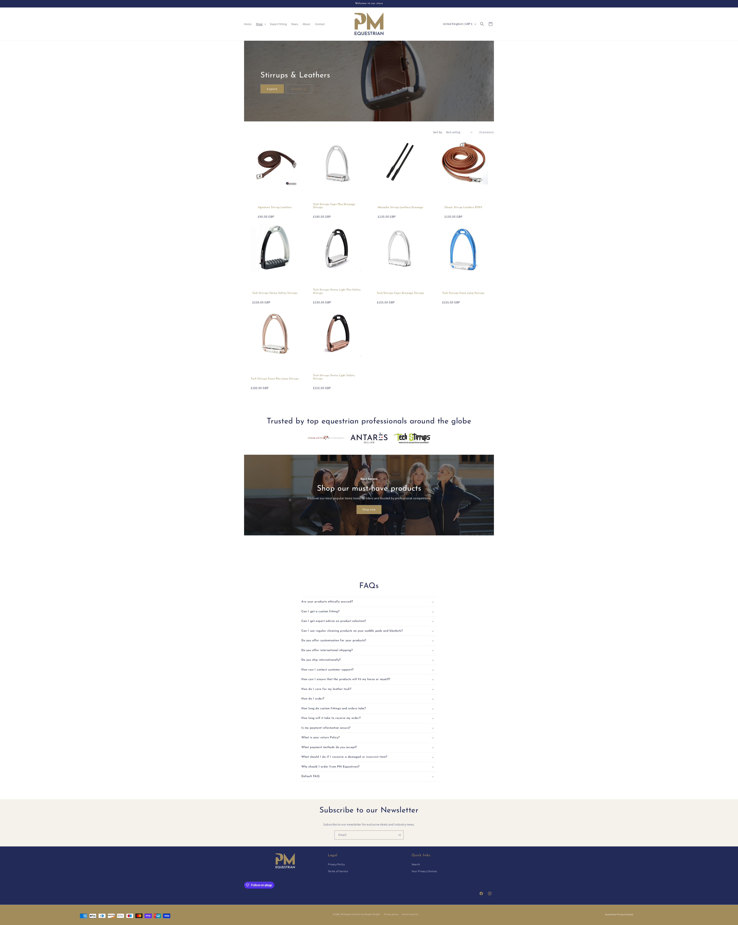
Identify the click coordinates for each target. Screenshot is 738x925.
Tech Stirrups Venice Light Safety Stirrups (334, 377)
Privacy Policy (336, 864)
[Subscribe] (399, 835)
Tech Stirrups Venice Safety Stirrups (274, 293)
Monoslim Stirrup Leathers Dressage (400, 207)
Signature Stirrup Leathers (275, 207)
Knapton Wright (372, 914)
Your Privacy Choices (424, 871)
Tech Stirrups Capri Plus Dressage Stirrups (334, 206)
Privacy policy (391, 914)
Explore (272, 89)
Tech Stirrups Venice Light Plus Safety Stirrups (337, 291)
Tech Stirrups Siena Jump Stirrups (463, 293)
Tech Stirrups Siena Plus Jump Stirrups (275, 378)
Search (416, 864)
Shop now (369, 509)
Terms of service (410, 914)
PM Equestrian (348, 914)
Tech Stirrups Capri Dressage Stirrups (400, 293)
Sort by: (437, 132)
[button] (261, 24)
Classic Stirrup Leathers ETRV (463, 207)
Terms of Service (338, 871)
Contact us (299, 89)
